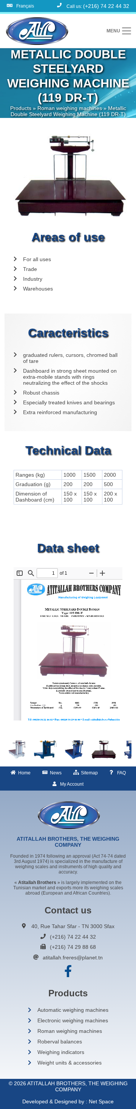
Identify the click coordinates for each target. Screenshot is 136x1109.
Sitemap (89, 773)
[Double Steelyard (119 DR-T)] (103, 749)
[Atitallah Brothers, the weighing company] (36, 31)
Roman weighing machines (69, 108)
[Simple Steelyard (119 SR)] (17, 749)
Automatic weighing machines (72, 1010)
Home (24, 773)
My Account (71, 784)
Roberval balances (59, 1042)
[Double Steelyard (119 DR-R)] (74, 749)
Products (20, 108)
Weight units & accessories (69, 1063)
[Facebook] (68, 971)
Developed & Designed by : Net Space (68, 1101)
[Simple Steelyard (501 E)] (45, 749)
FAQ (121, 773)
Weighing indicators (60, 1052)
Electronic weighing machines (72, 1020)
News (56, 773)
